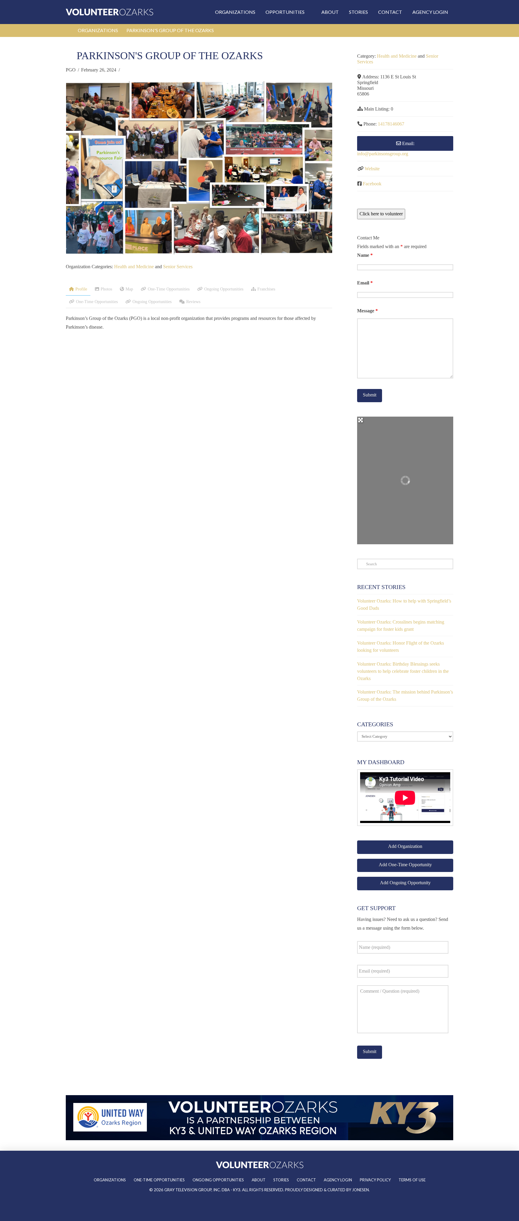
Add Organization (405, 846)
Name (365, 255)
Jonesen (360, 1189)
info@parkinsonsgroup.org (382, 153)
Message (367, 310)
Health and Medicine (134, 266)
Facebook (372, 183)
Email (365, 282)
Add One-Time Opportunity (405, 864)
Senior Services (178, 266)
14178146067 (391, 123)
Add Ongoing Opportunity (405, 882)
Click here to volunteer (381, 213)
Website (372, 168)
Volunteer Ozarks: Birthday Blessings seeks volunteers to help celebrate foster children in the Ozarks (403, 671)
